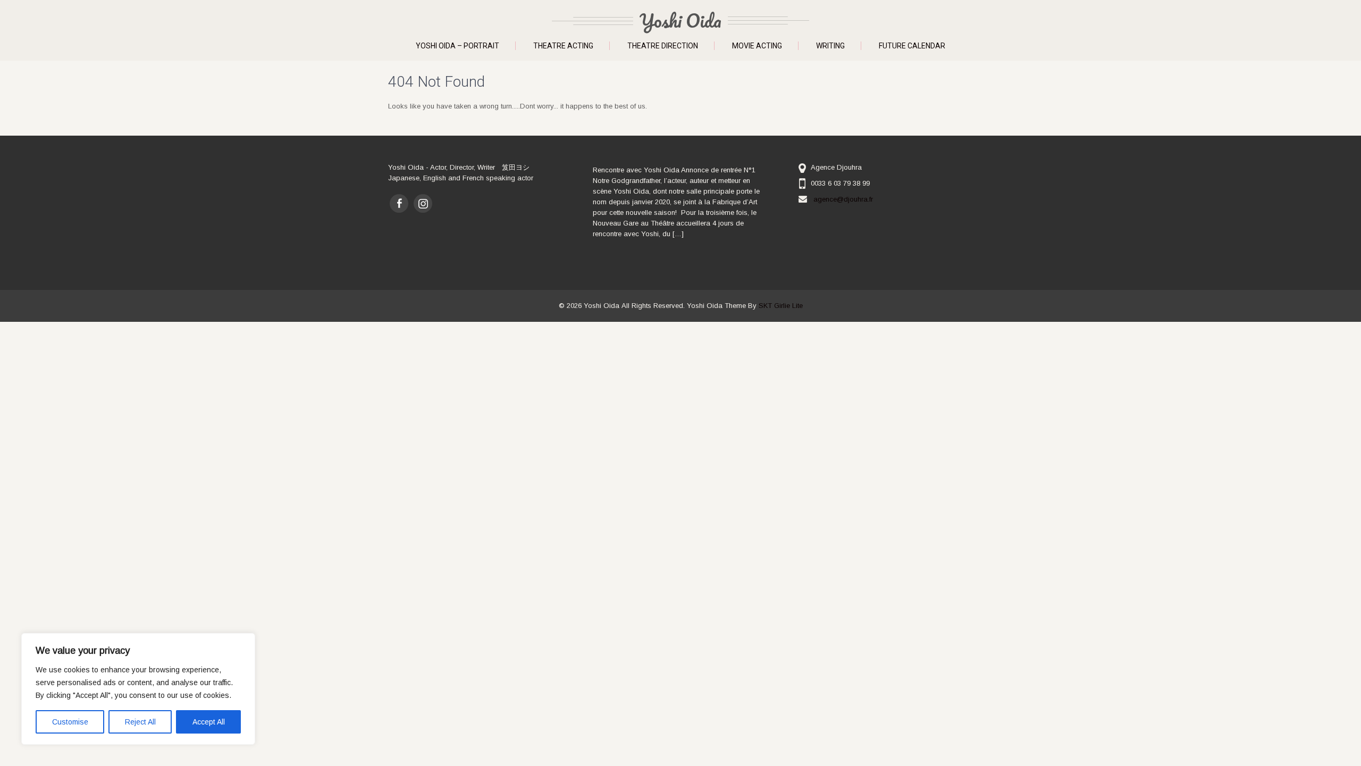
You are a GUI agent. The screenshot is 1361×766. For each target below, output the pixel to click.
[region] (138, 689)
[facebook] (399, 203)
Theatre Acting (563, 45)
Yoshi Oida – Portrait (457, 45)
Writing (830, 45)
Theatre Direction (662, 45)
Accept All (208, 722)
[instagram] (423, 203)
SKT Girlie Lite (781, 306)
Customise (70, 722)
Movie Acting (757, 45)
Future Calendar (912, 45)
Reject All (140, 722)
